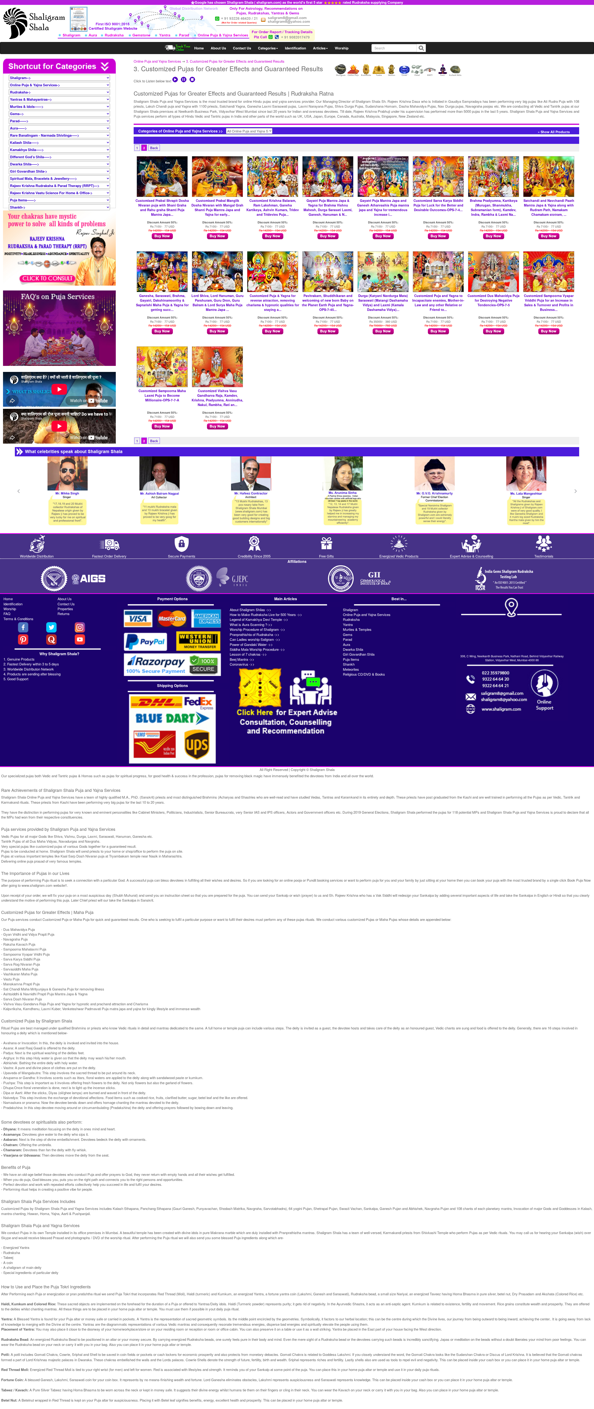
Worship (342, 48)
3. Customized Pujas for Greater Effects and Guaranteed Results (235, 61)
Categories (267, 48)
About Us (218, 48)
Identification (295, 48)
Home (199, 48)
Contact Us (242, 48)
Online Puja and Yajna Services (157, 61)
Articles (319, 48)
